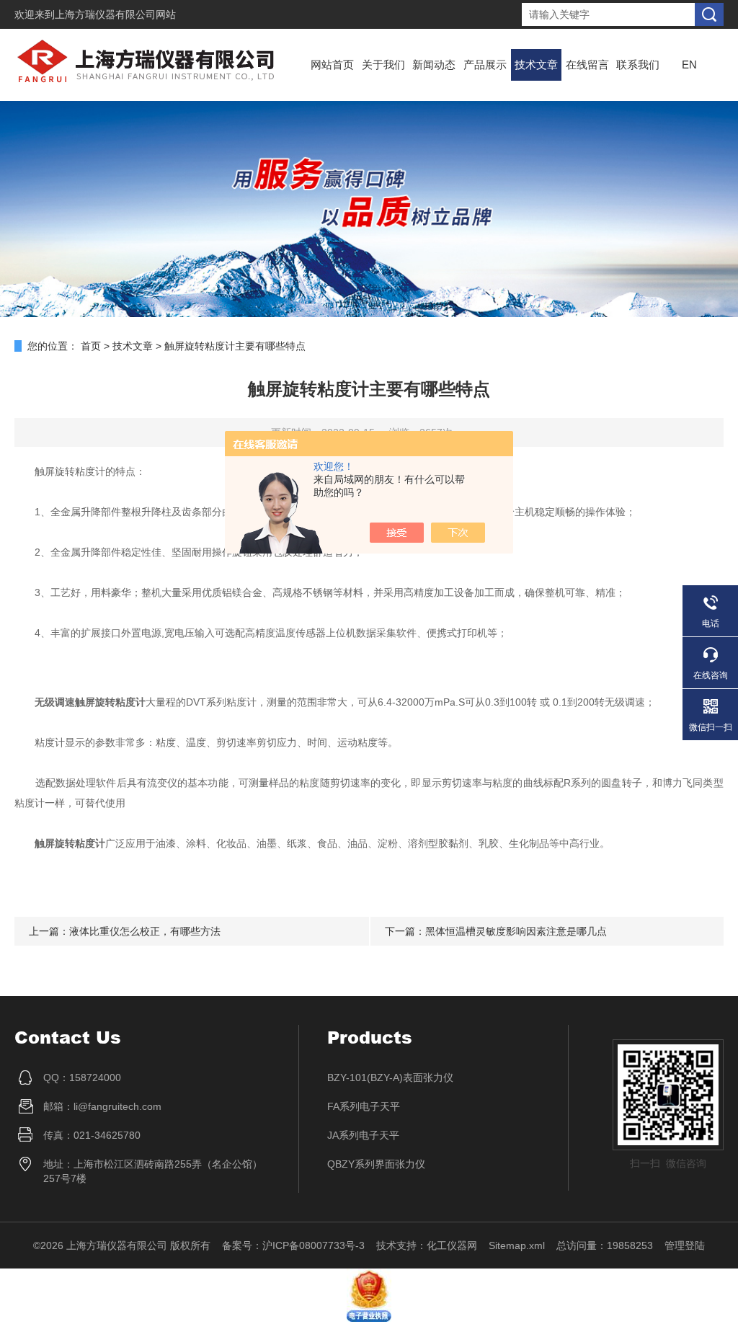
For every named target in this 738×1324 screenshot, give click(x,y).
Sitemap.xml (517, 1245)
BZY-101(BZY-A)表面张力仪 (390, 1077)
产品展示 (485, 64)
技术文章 (536, 64)
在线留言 (587, 64)
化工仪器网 (452, 1245)
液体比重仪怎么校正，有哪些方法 (145, 931)
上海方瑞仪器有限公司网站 (115, 14)
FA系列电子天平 (363, 1106)
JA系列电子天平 (363, 1135)
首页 (91, 346)
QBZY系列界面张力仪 (376, 1164)
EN (689, 64)
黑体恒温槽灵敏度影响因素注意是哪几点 (516, 931)
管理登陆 (684, 1245)
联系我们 (637, 64)
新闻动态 (433, 64)
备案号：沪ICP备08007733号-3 (293, 1245)
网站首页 (332, 64)
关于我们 (383, 64)
